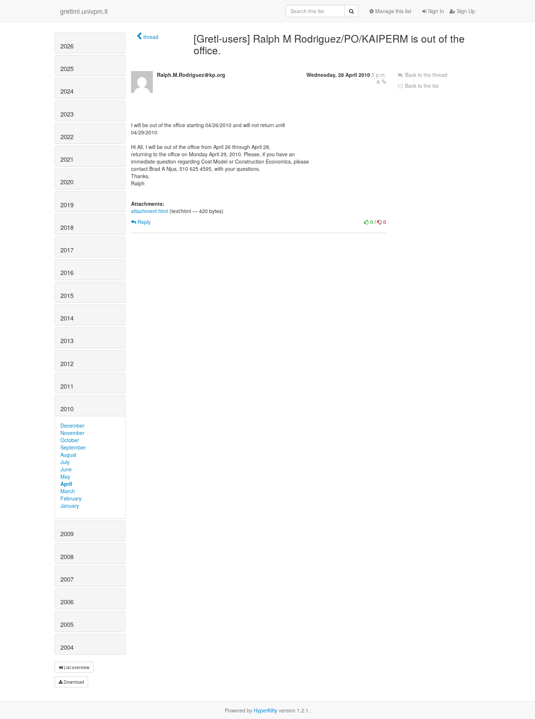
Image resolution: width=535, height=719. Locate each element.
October (69, 440)
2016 (67, 272)
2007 (67, 579)
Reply (143, 221)
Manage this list (392, 11)
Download (73, 682)
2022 (67, 136)
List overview (76, 667)
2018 (67, 227)
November (72, 432)
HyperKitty (265, 710)
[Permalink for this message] (384, 81)
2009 (67, 533)
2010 (67, 408)
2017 (67, 249)
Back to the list (421, 85)
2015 (67, 295)
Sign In (435, 11)
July (65, 461)
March (67, 491)
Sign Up (465, 11)
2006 (67, 601)
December (72, 425)
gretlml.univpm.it (84, 11)
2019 (67, 204)
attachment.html (149, 211)
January (69, 505)
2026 (67, 46)
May (65, 476)
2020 (67, 181)
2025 (67, 68)
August (68, 454)
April (66, 483)
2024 (67, 91)
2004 (67, 647)
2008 (67, 556)
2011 (67, 386)
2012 (67, 363)
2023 (67, 114)
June (66, 469)
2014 (67, 318)
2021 (67, 159)
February (71, 498)
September (73, 447)
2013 (67, 340)
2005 (67, 624)
